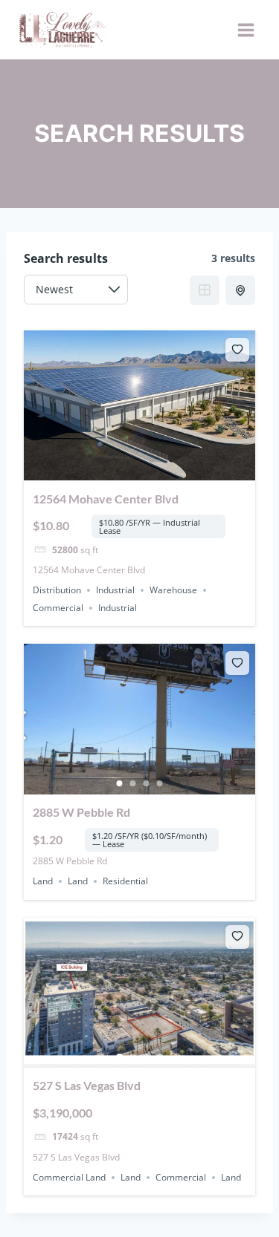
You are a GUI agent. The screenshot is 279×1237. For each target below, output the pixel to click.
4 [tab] (160, 783)
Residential (125, 881)
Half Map (240, 290)
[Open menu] (245, 29)
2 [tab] (133, 783)
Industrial (115, 590)
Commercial (58, 607)
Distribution (57, 590)
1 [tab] (120, 783)
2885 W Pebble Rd (81, 812)
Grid (204, 290)
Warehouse (173, 590)
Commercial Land (69, 1177)
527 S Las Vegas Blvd (87, 1085)
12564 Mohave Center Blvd (106, 499)
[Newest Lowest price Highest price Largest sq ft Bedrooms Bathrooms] (76, 289)
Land (43, 881)
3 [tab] (147, 783)
